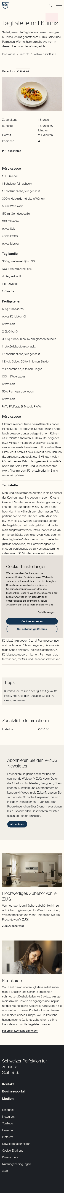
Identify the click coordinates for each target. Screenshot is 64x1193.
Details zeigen (46, 612)
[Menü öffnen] (59, 5)
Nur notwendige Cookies (32, 629)
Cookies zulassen (32, 621)
